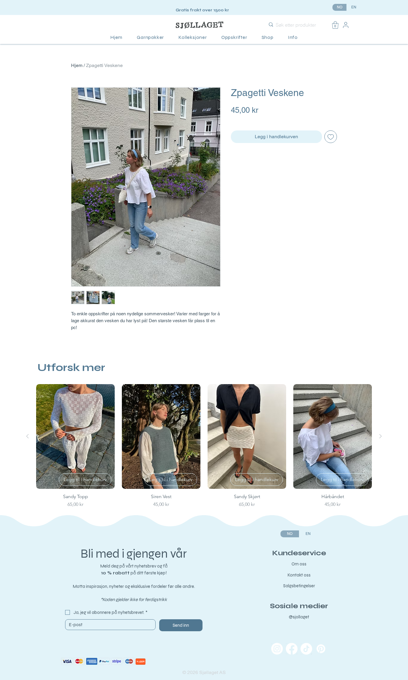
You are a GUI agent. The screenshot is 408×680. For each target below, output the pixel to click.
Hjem (76, 65)
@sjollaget (299, 617)
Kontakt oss (299, 575)
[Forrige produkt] (27, 436)
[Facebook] (291, 649)
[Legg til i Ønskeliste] (330, 136)
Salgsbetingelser (299, 585)
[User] (345, 25)
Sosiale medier (299, 606)
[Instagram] (277, 649)
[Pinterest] (321, 649)
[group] (204, 446)
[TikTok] (306, 649)
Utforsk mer (71, 367)
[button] (335, 25)
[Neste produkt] (380, 436)
